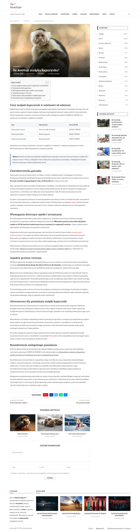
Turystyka (113, 76)
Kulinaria (113, 91)
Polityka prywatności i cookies (119, 528)
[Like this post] (46, 394)
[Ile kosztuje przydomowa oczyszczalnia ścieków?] (103, 123)
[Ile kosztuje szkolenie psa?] (77, 422)
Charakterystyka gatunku (22, 88)
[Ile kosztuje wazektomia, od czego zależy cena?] (103, 152)
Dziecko (113, 100)
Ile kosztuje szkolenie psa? (77, 434)
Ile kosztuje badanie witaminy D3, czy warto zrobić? (119, 137)
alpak (73, 202)
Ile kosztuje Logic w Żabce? (95, 513)
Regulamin (100, 528)
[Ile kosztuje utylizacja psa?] (50, 422)
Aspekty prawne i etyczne (22, 93)
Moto (104, 14)
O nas (90, 528)
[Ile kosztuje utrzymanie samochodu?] (47, 503)
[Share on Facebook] (51, 394)
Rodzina (113, 95)
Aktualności (113, 105)
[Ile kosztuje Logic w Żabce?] (95, 503)
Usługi (112, 14)
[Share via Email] (65, 394)
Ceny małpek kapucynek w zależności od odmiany (30, 86)
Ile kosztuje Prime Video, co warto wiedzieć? (118, 179)
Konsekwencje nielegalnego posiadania (27, 98)
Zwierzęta (26, 21)
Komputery (65, 14)
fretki (51, 336)
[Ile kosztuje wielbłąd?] (71, 503)
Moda (113, 86)
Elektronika (94, 14)
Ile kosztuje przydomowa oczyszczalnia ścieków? (117, 123)
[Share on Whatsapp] (61, 394)
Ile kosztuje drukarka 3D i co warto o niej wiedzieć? (118, 165)
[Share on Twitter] (56, 394)
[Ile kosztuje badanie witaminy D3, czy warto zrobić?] (103, 138)
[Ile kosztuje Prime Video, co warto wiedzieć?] (103, 180)
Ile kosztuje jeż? (22, 434)
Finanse (83, 14)
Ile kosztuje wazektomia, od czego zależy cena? (119, 151)
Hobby (74, 14)
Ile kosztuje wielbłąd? (71, 513)
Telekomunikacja (113, 81)
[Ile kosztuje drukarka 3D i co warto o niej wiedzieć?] (103, 165)
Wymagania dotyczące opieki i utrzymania (28, 90)
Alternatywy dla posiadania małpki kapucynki (29, 95)
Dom (40, 14)
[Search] (129, 14)
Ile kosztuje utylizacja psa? (50, 434)
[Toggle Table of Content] (46, 82)
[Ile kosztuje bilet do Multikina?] (119, 503)
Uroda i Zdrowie (51, 14)
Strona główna (14, 21)
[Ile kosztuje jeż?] (22, 422)
